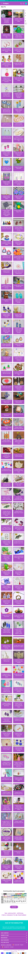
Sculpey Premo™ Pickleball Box (6, 271)
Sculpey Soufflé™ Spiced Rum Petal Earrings (19, 229)
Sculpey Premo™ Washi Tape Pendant (18, 512)
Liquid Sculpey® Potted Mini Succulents (6, 853)
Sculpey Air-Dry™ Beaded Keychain (19, 719)
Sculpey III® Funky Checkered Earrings (6, 137)
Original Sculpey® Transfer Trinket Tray (6, 793)
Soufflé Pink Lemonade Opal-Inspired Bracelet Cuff (18, 498)
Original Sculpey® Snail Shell (19, 168)
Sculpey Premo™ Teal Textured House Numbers (18, 690)
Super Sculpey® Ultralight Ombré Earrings (18, 573)
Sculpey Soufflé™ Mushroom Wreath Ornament (19, 602)
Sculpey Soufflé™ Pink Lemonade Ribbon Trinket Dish (6, 498)
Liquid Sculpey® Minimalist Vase (6, 484)
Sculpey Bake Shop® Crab (6, 428)
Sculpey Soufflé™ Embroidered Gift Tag (6, 441)
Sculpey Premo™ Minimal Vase (6, 660)
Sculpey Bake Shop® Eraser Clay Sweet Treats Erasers (18, 272)
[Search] (21, 3)
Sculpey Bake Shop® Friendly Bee (18, 286)
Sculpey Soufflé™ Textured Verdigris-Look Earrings (19, 838)
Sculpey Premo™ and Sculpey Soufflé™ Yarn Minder (6, 558)
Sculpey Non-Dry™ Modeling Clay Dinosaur (6, 573)
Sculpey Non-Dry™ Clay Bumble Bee (18, 455)
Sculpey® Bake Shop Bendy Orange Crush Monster (18, 257)
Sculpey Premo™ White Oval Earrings (6, 124)
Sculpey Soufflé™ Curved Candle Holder (6, 867)
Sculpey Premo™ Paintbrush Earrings (18, 881)
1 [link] (25, 10)
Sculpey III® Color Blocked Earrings (7, 257)
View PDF (14, 906)
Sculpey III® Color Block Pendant (7, 748)
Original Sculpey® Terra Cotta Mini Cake (19, 779)
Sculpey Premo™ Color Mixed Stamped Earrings (6, 720)
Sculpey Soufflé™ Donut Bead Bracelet (18, 822)
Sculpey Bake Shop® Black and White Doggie (18, 79)
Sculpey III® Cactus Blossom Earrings (6, 372)
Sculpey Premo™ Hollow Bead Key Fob (6, 778)
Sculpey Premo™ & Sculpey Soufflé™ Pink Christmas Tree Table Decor (18, 764)
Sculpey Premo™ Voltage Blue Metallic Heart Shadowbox (6, 168)
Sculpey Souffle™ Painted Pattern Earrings (19, 388)
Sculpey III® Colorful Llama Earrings (18, 675)
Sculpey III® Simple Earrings (18, 852)
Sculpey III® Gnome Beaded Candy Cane (18, 542)
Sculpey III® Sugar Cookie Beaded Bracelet (19, 243)
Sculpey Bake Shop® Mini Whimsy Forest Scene (18, 616)
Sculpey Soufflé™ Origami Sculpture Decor (7, 587)
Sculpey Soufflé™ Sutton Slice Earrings (18, 428)
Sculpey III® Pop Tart (18, 414)
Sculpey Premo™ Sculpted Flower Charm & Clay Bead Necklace (6, 79)
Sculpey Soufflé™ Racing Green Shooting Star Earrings (19, 95)
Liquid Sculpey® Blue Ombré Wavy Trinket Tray (18, 557)
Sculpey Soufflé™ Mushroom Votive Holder (19, 20)
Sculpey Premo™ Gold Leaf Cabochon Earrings (6, 64)
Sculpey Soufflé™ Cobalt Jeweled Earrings (6, 183)
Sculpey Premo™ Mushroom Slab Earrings (6, 646)
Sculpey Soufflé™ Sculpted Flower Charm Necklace (6, 95)
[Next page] (25, 23)
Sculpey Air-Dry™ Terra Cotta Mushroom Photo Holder (19, 807)
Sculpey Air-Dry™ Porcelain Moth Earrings (19, 734)
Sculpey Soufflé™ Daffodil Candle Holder (6, 197)
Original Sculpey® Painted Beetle (19, 401)
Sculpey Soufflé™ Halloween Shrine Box (6, 36)
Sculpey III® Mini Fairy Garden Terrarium (6, 734)
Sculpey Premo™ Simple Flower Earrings (19, 110)
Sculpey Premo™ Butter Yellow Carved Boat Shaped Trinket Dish (18, 138)
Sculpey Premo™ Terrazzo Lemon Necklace (19, 359)
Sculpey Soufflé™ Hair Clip (19, 484)
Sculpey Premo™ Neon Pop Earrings (19, 793)
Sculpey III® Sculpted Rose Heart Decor (6, 387)
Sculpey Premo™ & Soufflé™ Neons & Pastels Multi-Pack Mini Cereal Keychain (6, 823)
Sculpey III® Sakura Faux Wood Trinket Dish (18, 373)
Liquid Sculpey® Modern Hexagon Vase (18, 442)
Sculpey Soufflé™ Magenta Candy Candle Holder (19, 315)
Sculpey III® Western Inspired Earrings (18, 64)
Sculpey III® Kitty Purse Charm (6, 358)
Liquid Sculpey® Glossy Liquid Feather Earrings (6, 631)
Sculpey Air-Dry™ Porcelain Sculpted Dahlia (6, 675)
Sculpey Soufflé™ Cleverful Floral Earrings (19, 867)
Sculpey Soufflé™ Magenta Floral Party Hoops (6, 50)
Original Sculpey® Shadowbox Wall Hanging (7, 543)
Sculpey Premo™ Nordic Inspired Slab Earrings (18, 183)
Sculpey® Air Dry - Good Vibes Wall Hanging (19, 587)
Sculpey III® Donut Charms (6, 881)
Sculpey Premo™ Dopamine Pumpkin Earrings (18, 50)
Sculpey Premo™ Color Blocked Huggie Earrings (6, 690)
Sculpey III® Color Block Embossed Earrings (19, 528)
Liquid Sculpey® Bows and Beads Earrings (6, 838)
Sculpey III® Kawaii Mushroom (6, 415)
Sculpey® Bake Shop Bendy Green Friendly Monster (18, 36)
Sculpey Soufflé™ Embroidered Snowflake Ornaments (6, 20)
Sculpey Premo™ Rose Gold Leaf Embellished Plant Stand (19, 705)
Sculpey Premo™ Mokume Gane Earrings (6, 602)
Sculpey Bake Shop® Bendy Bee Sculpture (18, 646)
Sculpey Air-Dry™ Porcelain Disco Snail (6, 470)
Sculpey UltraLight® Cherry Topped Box (6, 345)
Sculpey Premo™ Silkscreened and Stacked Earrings (6, 110)
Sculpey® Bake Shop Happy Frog (18, 211)
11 (25, 20)
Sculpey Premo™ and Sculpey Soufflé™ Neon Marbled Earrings (6, 807)
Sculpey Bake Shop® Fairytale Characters (6, 228)
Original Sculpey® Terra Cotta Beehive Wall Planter (6, 704)
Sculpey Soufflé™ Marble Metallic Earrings (6, 315)
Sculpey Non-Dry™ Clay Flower (6, 616)
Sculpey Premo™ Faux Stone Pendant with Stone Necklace (6, 528)
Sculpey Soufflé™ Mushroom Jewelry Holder (6, 243)
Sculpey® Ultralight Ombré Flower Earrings (18, 197)
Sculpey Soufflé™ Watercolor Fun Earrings (19, 301)
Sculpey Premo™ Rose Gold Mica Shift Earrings (6, 286)
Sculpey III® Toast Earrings (19, 345)
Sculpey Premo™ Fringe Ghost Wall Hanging (19, 661)
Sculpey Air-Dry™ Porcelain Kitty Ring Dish (18, 470)
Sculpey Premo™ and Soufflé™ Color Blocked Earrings (6, 763)
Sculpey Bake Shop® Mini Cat (6, 300)
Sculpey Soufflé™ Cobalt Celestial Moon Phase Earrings (19, 330)
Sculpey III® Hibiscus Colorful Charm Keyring (18, 154)
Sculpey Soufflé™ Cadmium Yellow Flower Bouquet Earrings (6, 330)
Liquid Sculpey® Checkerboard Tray (18, 124)
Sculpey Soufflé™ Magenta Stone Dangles (6, 154)
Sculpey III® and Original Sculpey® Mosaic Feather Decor (7, 513)
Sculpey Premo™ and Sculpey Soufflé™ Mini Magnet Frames (19, 631)
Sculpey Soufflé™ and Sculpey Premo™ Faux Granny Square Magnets (6, 213)
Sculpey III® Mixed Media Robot (6, 401)
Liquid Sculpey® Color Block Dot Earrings (18, 749)
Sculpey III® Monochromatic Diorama (6, 456)
